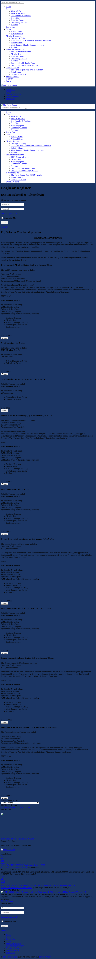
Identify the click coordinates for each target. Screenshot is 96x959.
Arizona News (16, 31)
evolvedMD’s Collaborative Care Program (17, 839)
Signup (4, 338)
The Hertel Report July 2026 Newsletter (27, 70)
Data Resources (17, 72)
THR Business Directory (21, 52)
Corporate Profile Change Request (24, 65)
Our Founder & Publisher (21, 16)
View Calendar (7, 901)
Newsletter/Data (12, 67)
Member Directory (18, 54)
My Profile (10, 98)
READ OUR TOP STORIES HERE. (16, 807)
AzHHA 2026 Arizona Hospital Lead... (16, 888)
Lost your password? (9, 213)
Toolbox (14, 47)
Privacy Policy (45, 957)
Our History (15, 18)
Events (8, 92)
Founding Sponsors (18, 20)
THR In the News (18, 13)
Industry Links (16, 43)
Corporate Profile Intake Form (23, 63)
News (8, 29)
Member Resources (13, 36)
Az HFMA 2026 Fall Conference (14, 867)
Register (9, 79)
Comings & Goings (18, 38)
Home (8, 7)
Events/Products (12, 76)
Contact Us (10, 89)
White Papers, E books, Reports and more (27, 45)
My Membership (12, 96)
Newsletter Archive (18, 74)
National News (17, 34)
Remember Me (10, 218)
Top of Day (10, 27)
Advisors (14, 25)
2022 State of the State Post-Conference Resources (31, 40)
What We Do (16, 11)
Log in (8, 81)
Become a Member (13, 94)
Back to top (10, 952)
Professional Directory (15, 49)
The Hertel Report (10, 957)
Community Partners (19, 22)
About (8, 9)
